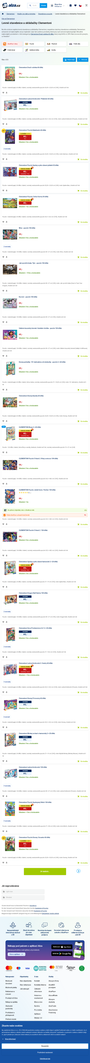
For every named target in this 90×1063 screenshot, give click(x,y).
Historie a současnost (38, 997)
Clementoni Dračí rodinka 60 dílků (42, 34)
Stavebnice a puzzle (45, 14)
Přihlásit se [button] (58, 6)
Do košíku (84, 93)
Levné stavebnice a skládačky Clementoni (70, 14)
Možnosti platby (11, 987)
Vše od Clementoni (8, 19)
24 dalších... (45, 871)
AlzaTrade (52, 1006)
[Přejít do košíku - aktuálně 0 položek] (86, 5)
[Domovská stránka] (3, 14)
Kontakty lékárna (40, 985)
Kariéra (37, 1006)
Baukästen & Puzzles (41, 908)
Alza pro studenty (52, 1001)
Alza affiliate (53, 995)
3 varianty (7, 682)
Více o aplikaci (15, 954)
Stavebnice (33, 905)
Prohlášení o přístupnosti (10, 1014)
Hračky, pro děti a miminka (26, 14)
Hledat (43, 5)
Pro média (38, 1010)
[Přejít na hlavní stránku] (11, 5)
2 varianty (7, 149)
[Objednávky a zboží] (70, 5)
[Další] (78, 871)
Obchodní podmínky (9, 1007)
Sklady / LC (38, 1018)
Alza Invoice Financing (53, 1011)
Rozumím (45, 1046)
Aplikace (37, 1014)
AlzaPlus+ (52, 991)
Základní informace (38, 990)
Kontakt (37, 981)
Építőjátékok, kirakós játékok (50, 913)
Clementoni (10, 14)
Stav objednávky (26, 981)
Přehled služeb (10, 1019)
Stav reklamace (25, 985)
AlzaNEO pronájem (52, 986)
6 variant (7, 717)
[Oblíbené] (75, 5)
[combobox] (33, 5)
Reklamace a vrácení (10, 993)
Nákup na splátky (11, 1002)
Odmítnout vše (45, 1059)
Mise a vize (38, 1002)
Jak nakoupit (24, 989)
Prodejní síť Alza (11, 998)
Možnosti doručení (8, 982)
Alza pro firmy (54, 981)
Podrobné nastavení (45, 1052)
